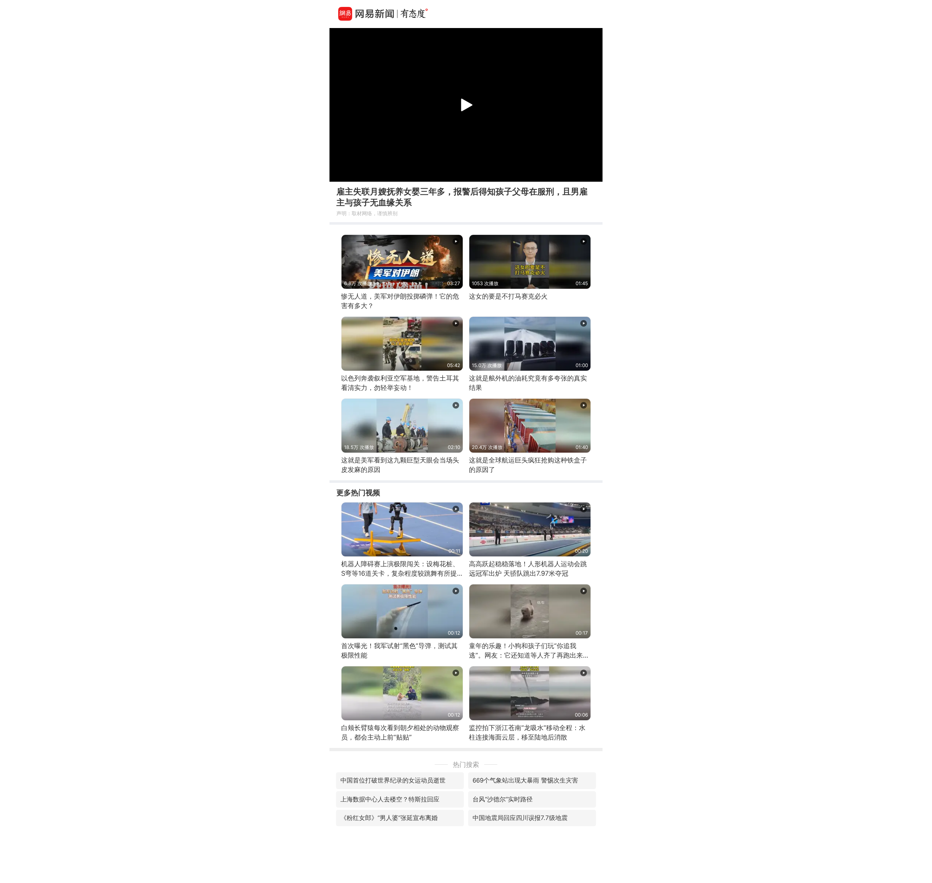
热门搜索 (466, 764)
